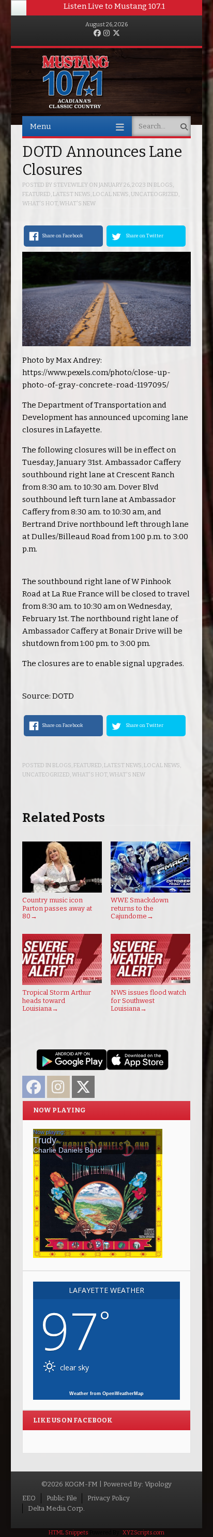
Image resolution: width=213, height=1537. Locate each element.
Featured (36, 194)
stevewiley (70, 185)
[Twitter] (116, 33)
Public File (62, 1498)
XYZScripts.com (143, 1532)
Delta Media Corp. (56, 1508)
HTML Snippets (68, 1532)
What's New (77, 203)
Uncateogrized (154, 194)
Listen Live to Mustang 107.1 (114, 6)
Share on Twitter (144, 235)
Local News (111, 194)
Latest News (71, 194)
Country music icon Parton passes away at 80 (57, 908)
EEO (29, 1498)
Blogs (163, 185)
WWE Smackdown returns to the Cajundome (140, 908)
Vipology (158, 1484)
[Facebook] (97, 33)
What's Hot (39, 203)
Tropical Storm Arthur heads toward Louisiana (56, 1000)
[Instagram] (106, 33)
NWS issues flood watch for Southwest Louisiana (148, 1000)
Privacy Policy (108, 1498)
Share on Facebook (62, 235)
